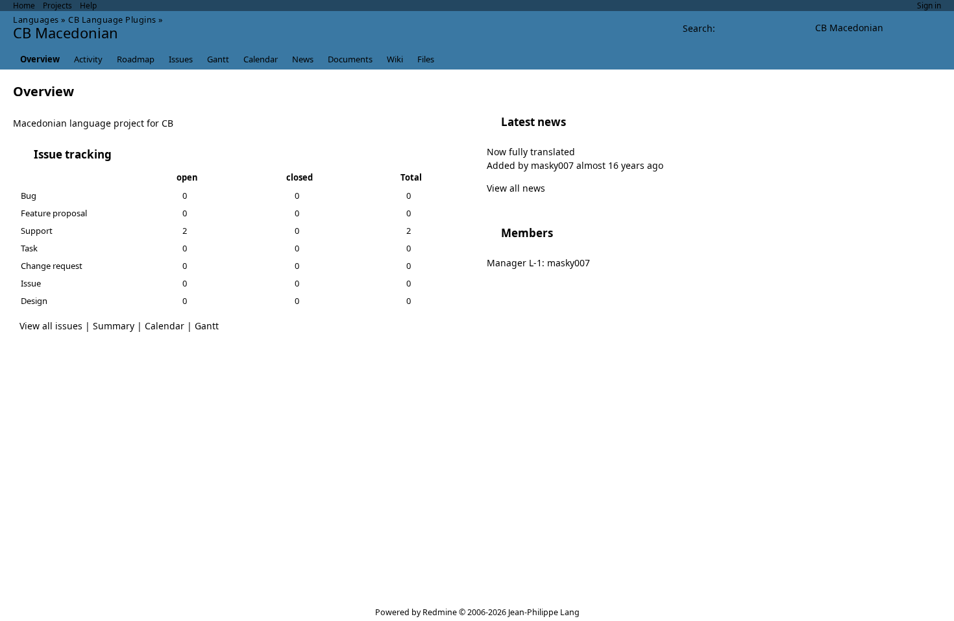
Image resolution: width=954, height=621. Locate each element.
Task (29, 248)
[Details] (120, 154)
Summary (113, 326)
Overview (40, 59)
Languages (36, 19)
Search (698, 28)
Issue (31, 283)
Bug (28, 195)
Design (34, 301)
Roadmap (135, 59)
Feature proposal (54, 213)
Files (425, 59)
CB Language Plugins (112, 19)
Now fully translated (531, 152)
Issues (181, 59)
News (302, 59)
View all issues (50, 326)
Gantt (218, 59)
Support (37, 230)
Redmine (439, 612)
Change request (51, 266)
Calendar (260, 59)
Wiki (395, 59)
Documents (350, 59)
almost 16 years (610, 165)
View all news (516, 188)
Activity (88, 59)
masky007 (552, 165)
